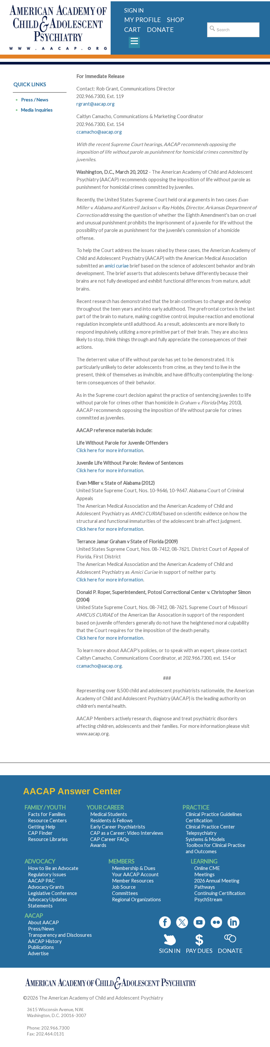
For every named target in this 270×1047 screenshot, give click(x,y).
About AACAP (43, 922)
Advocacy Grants (46, 887)
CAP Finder (40, 833)
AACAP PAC (41, 880)
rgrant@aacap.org (95, 104)
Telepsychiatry (201, 833)
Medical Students (108, 814)
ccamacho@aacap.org (99, 132)
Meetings (204, 874)
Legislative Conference (52, 893)
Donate (230, 950)
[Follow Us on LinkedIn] (233, 922)
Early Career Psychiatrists (117, 827)
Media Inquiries (37, 110)
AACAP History (45, 941)
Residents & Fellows (111, 820)
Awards (98, 845)
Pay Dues (199, 950)
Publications (41, 947)
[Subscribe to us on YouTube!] (199, 922)
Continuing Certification (219, 893)
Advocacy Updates (47, 899)
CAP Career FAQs (109, 839)
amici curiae (117, 265)
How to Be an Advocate (53, 868)
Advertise (38, 953)
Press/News (41, 929)
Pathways (204, 887)
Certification (199, 820)
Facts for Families (47, 814)
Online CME (207, 868)
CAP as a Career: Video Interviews (126, 833)
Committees (125, 893)
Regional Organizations (136, 899)
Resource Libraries (48, 839)
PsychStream (208, 899)
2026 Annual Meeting (216, 880)
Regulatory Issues (47, 874)
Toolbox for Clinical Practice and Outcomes (215, 848)
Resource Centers (47, 820)
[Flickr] (216, 922)
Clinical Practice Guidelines (214, 814)
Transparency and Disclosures (60, 935)
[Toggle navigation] (134, 42)
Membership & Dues (133, 868)
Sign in (134, 10)
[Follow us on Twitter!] (182, 922)
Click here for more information (109, 450)
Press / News (34, 99)
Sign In (169, 950)
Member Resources (133, 880)
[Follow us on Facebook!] (165, 922)
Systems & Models (205, 839)
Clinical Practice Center (210, 827)
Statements (40, 905)
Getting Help (41, 827)
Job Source (124, 887)
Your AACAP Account (135, 874)
